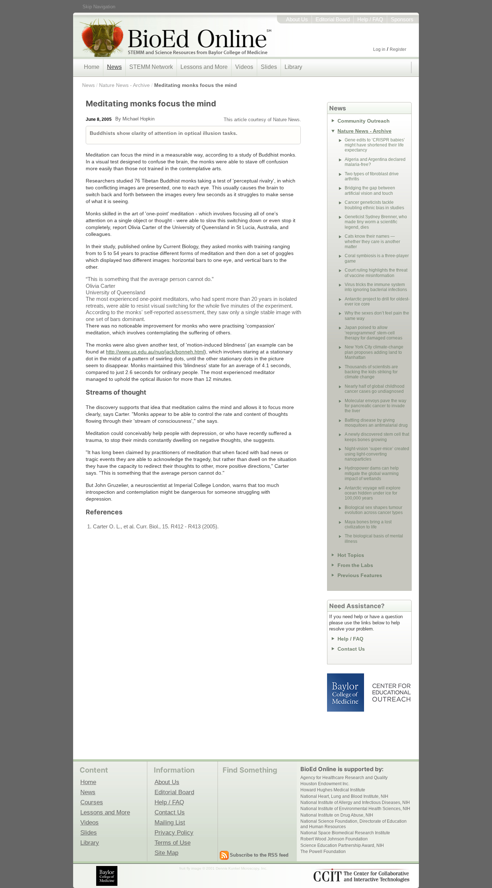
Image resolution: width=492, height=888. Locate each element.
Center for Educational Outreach (391, 692)
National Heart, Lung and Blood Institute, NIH (344, 796)
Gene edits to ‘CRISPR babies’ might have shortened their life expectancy (375, 145)
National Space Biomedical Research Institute (345, 832)
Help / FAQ (370, 19)
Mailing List (170, 822)
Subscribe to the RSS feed (259, 855)
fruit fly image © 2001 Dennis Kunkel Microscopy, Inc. (223, 868)
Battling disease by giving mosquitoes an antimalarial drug (376, 423)
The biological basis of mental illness (374, 538)
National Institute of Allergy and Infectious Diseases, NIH (355, 802)
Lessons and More (204, 67)
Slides (269, 67)
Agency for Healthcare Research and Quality (344, 777)
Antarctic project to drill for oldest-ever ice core (377, 301)
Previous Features (359, 575)
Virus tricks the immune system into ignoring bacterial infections (376, 287)
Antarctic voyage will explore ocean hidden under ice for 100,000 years (373, 493)
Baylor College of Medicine (346, 692)
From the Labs (355, 565)
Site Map (166, 852)
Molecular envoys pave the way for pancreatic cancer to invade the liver (375, 406)
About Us (297, 19)
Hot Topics (350, 555)
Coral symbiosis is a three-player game (377, 258)
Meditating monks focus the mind (195, 85)
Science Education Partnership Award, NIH (342, 845)
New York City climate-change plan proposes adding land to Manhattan (374, 352)
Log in (379, 49)
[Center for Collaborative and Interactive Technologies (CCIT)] (361, 875)
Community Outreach (363, 121)
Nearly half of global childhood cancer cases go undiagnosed (374, 389)
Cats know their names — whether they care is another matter (372, 241)
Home (91, 67)
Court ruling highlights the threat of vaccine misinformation (376, 273)
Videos (244, 67)
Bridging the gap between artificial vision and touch (370, 190)
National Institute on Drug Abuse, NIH (336, 815)
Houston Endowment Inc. (324, 783)
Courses (91, 802)
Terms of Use (173, 842)
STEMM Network (151, 67)
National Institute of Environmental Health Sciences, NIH (355, 808)
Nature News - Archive (124, 85)
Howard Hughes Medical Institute (332, 789)
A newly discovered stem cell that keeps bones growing (377, 437)
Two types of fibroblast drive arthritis (372, 176)
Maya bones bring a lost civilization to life (368, 524)
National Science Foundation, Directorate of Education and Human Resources (353, 824)
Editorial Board (333, 19)
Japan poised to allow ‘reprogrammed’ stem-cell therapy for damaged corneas (373, 332)
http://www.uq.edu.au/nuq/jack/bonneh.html (155, 352)
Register (398, 49)
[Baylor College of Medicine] (107, 876)
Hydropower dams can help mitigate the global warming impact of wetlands (372, 473)
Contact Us (351, 649)
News (114, 67)
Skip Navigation (98, 6)
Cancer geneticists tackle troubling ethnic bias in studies (374, 205)
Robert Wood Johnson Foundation (334, 838)
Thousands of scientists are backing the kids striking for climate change (371, 372)
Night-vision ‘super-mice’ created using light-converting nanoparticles (377, 454)
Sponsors (402, 19)
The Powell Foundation (323, 851)
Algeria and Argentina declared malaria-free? (375, 162)
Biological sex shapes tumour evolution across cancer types (374, 510)
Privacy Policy (174, 832)
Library (293, 67)
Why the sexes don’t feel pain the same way (377, 316)
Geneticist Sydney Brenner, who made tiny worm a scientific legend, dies (376, 222)
